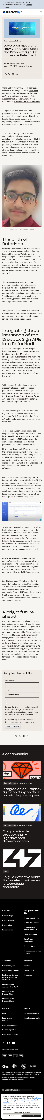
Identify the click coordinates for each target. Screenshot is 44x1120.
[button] (41, 12)
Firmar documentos (31, 923)
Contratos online (30, 934)
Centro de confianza (10, 1034)
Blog (5, 41)
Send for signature (13, 726)
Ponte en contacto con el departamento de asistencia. (10, 977)
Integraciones (7, 930)
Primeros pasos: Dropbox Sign (8, 993)
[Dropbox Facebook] (8, 1042)
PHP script (23, 439)
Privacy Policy (14, 722)
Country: (8, 690)
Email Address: (10, 681)
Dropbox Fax (7, 925)
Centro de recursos (9, 1025)
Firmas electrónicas (31, 918)
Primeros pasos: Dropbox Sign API (9, 1000)
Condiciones (29, 970)
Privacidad (28, 975)
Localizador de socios (32, 1018)
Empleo (27, 966)
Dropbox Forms (32, 396)
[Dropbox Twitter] (3, 1042)
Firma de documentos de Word (32, 952)
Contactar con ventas (10, 970)
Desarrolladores (15, 41)
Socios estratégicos (31, 1013)
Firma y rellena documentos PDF (30, 929)
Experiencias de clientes (8, 1019)
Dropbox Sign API (14, 396)
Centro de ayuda (8, 966)
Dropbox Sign (7, 916)
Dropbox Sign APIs (22, 339)
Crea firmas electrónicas (28, 940)
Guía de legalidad (9, 1030)
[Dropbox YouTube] (13, 1042)
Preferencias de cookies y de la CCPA (10, 986)
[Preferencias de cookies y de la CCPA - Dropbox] (22, 1106)
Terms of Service (30, 722)
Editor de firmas (30, 946)
